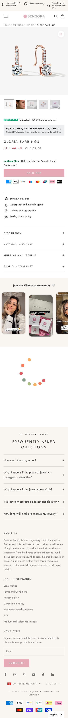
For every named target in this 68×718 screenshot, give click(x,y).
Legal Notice (10, 586)
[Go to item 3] (32, 104)
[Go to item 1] (9, 104)
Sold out (34, 173)
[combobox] (56, 714)
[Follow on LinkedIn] (52, 674)
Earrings (18, 25)
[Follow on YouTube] (34, 674)
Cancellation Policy (14, 603)
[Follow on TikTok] (43, 674)
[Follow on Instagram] (15, 674)
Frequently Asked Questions (18, 609)
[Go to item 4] (43, 104)
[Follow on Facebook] (5, 674)
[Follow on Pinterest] (24, 674)
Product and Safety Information (20, 621)
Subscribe (16, 663)
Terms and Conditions (15, 591)
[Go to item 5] (55, 104)
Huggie (30, 25)
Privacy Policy (11, 597)
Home (7, 25)
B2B (6, 615)
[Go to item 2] (20, 104)
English (51, 683)
